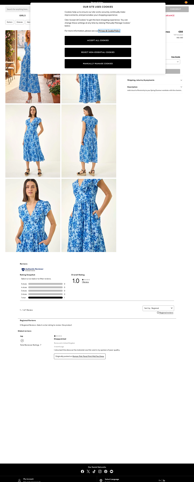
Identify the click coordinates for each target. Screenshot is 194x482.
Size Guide (175, 57)
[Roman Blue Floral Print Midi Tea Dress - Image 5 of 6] (32, 215)
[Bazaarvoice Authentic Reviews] (32, 270)
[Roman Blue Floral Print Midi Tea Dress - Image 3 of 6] (32, 141)
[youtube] (111, 471)
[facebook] (82, 471)
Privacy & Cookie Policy (109, 31)
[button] (155, 87)
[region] (97, 38)
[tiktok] (94, 471)
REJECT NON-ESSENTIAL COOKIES (98, 52)
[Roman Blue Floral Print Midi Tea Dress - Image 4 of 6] (88, 141)
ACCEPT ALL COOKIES (98, 40)
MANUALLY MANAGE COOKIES (98, 64)
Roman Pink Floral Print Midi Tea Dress (88, 356)
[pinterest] (106, 471)
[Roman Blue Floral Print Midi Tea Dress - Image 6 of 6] (88, 215)
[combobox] (160, 308)
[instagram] (100, 471)
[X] (88, 471)
